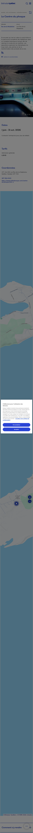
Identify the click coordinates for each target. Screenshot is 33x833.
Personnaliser (16, 424)
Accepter (16, 429)
